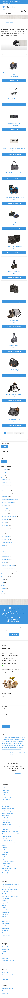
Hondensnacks (5, 528)
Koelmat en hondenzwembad (8, 542)
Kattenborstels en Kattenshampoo (10, 926)
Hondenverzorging (6, 536)
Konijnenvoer (5, 956)
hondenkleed (13, 741)
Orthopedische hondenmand (14, 749)
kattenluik (4, 910)
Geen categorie (4, 472)
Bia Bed (17, 737)
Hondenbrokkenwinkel (6, 573)
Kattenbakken (5, 916)
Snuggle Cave (5, 551)
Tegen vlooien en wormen (8, 903)
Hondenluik (4, 522)
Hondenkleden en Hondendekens (9, 516)
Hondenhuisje (5, 513)
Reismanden (5, 930)
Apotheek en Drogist (6, 482)
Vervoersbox (4, 562)
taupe (8, 754)
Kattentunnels (5, 928)
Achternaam (4, 706)
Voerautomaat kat (6, 935)
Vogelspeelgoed (6, 979)
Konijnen (3, 585)
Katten (2, 579)
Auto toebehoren (5, 485)
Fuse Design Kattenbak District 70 (10, 884)
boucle (20, 737)
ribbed (11, 752)
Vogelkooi (3, 591)
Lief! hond (4, 838)
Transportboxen (5, 556)
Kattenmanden (5, 912)
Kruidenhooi (5, 958)
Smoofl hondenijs (6, 548)
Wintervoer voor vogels (7, 974)
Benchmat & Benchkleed (7, 488)
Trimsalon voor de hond (8, 861)
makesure (20, 747)
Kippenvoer (4, 991)
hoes (23, 739)
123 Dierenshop (18, 773)
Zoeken (22, 13)
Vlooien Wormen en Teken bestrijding (10, 568)
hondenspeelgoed (18, 743)
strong (5, 754)
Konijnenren (5, 951)
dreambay (17, 739)
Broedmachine (5, 993)
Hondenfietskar (5, 510)
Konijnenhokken (6, 947)
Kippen (2, 582)
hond (3, 741)
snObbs (19, 752)
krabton (14, 747)
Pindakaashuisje (6, 972)
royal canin (15, 752)
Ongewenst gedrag (6, 859)
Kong (23, 745)
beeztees (13, 737)
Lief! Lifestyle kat (6, 898)
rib (8, 752)
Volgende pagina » (19, 433)
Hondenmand (5, 743)
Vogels (2, 593)
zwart (16, 754)
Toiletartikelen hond (6, 553)
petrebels (21, 751)
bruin (23, 737)
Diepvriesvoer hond (6, 490)
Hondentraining (6, 850)
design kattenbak (6, 739)
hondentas (4, 745)
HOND (2, 475)
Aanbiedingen (5, 479)
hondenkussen (20, 741)
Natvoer (3, 545)
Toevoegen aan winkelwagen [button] (14, 105)
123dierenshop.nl (6, 3)
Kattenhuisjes (5, 914)
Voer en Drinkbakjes (7, 923)
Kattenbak (18, 745)
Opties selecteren (14, 80)
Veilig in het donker (6, 559)
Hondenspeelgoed (6, 531)
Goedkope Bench (5, 496)
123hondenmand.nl (7, 1)
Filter (4, 461)
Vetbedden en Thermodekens (8, 565)
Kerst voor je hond (6, 539)
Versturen (6, 727)
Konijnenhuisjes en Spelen (8, 960)
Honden (11, 22)
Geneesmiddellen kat (7, 933)
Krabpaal (10, 747)
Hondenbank (7, 741)
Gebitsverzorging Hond (7, 493)
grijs (20, 739)
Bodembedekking (6, 953)
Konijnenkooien (6, 949)
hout (14, 745)
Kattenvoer (4, 905)
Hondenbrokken (5, 505)
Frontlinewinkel (4, 469)
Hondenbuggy (5, 508)
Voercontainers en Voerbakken (8, 571)
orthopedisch (5, 749)
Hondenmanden (5, 525)
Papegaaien (3, 588)
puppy (3, 752)
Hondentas (4, 533)
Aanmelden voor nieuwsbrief (14, 627)
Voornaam (4, 701)
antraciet (4, 737)
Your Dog (12, 754)
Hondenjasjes (5, 829)
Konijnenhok (5, 747)
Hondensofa (11, 743)
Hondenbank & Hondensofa (8, 502)
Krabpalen (4, 894)
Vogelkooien (5, 977)
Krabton (4, 900)
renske (6, 752)
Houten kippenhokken (7, 988)
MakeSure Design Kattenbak (9, 887)
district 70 (12, 739)
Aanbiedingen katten (7, 891)
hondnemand (10, 745)
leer (17, 747)
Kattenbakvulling (6, 919)
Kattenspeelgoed (6, 921)
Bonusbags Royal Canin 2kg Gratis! (10, 896)
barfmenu (8, 737)
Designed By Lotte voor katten (9, 889)
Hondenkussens (5, 519)
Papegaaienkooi (15, 751)
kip (21, 745)
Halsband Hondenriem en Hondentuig (10, 499)
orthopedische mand (6, 751)
